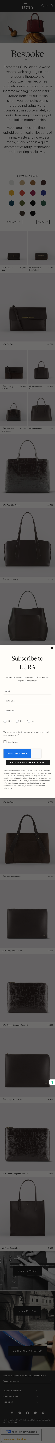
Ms (33, 721)
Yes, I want (12, 742)
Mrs (9, 721)
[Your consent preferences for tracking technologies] (52, 1082)
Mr (21, 721)
